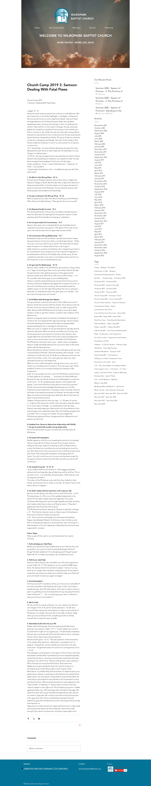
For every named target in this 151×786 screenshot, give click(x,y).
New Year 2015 (122, 393)
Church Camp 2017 (115, 299)
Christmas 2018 (111, 292)
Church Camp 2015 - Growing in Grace (107, 296)
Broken (118, 275)
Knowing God (99, 376)
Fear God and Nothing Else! (117, 331)
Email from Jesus (100, 320)
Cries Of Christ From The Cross (105, 313)
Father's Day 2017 (100, 327)
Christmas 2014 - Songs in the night (106, 285)
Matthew (114, 379)
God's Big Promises (110, 348)
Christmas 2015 (99, 289)
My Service (120, 386)
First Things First (115, 334)
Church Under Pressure (102, 303)
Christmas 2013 (111, 281)
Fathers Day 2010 (113, 327)
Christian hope (107, 278)
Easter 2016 (98, 316)
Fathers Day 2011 (100, 331)
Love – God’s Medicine (102, 379)
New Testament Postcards (115, 390)
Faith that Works (100, 324)
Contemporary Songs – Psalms (104, 306)
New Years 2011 (99, 400)
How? (114, 362)
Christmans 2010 (119, 278)
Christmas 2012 (99, 281)
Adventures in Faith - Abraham (105, 271)
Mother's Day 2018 (100, 383)
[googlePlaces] (22, 768)
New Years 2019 (99, 404)
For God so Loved (100, 337)
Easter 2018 (107, 316)
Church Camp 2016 (101, 299)
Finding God (103, 334)
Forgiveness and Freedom (117, 337)
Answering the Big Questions (104, 275)
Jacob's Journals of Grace (103, 372)
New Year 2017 (99, 397)
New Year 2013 (111, 393)
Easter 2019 (116, 316)
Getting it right (121, 344)
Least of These (110, 376)
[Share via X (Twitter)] (34, 718)
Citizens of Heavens (118, 303)
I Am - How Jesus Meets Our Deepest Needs (110, 365)
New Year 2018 (111, 397)
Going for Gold (115, 351)
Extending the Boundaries (116, 320)
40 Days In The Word (108, 268)
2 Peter (96, 268)
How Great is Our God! (102, 362)
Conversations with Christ (103, 309)
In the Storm (114, 369)
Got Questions (113, 355)
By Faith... (97, 278)
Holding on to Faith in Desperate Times (108, 358)
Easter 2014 (121, 313)
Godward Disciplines (101, 351)
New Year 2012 (99, 393)
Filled (96, 334)
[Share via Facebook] (28, 718)
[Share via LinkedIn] (39, 718)
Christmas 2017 (99, 292)
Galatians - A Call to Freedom (104, 344)
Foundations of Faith (101, 341)
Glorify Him (98, 348)
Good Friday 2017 (100, 355)
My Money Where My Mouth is (104, 386)
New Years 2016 (111, 400)
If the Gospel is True (101, 369)
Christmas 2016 (111, 289)
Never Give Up (99, 390)
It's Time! (123, 369)
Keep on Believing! (120, 372)
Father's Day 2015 (113, 324)
